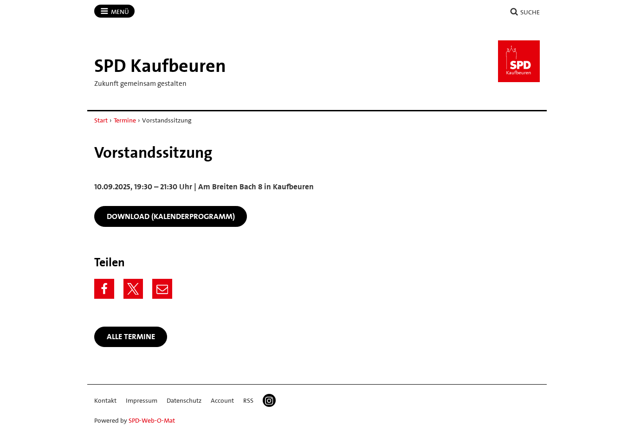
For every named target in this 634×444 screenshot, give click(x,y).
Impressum (141, 400)
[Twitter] (133, 289)
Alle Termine (131, 336)
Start (101, 120)
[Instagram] (269, 400)
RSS (248, 400)
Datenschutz (184, 400)
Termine (125, 120)
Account (222, 400)
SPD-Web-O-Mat (152, 420)
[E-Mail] (162, 289)
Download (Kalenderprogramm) (171, 216)
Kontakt (105, 400)
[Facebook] (104, 289)
